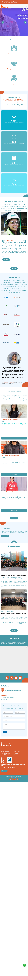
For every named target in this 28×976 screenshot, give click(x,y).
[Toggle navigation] (26, 6)
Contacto (16, 750)
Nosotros (3, 747)
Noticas (16, 747)
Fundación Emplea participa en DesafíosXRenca (13, 572)
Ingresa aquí (5, 532)
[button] (1, 656)
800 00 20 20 (5, 696)
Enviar (5, 728)
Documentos (17, 748)
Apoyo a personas (5, 748)
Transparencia (17, 751)
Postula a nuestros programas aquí (9, 1)
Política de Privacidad (5, 751)
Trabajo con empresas (5, 750)
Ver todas (14, 266)
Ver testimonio (14, 435)
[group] (14, 656)
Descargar (4, 767)
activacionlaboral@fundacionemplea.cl (10, 2)
